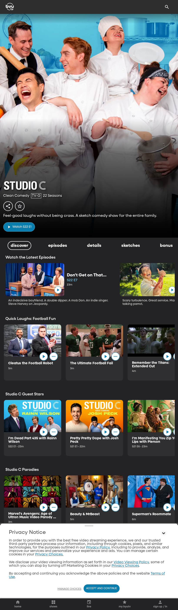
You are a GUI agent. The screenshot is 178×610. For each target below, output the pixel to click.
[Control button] (163, 533)
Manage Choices (69, 589)
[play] (57, 290)
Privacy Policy (98, 547)
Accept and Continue (101, 588)
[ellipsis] (53, 356)
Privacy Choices (125, 566)
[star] (20, 206)
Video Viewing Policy (131, 562)
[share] (8, 206)
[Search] (167, 7)
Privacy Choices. (49, 554)
